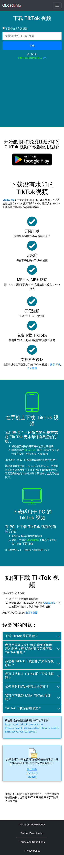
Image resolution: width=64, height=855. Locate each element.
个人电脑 (32, 368)
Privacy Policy (32, 850)
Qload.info (8, 199)
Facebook (32, 773)
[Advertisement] (32, 95)
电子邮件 (32, 769)
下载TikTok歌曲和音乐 (30, 58)
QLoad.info (11, 5)
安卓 (52, 364)
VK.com (32, 776)
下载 (32, 45)
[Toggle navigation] (57, 5)
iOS (58, 364)
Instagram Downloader (32, 824)
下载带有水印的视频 (16, 28)
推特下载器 (31, 612)
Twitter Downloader (32, 833)
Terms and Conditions (32, 841)
